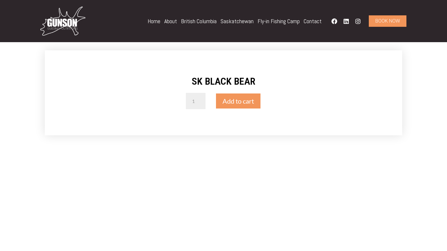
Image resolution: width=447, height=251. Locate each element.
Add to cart (238, 101)
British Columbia (199, 21)
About (170, 21)
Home (154, 21)
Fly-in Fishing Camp (279, 21)
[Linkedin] (346, 21)
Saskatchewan (237, 21)
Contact (313, 21)
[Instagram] (358, 21)
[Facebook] (334, 21)
